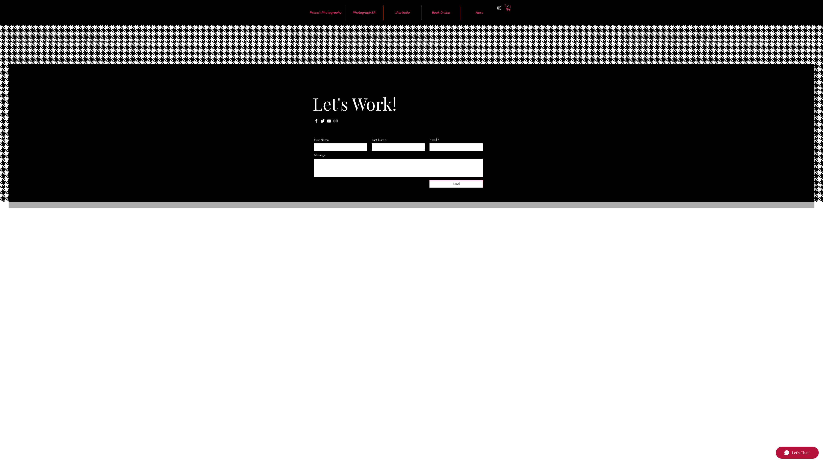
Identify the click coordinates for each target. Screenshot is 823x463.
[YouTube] (329, 121)
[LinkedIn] (462, 124)
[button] (508, 8)
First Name (321, 139)
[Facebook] (316, 121)
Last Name (379, 139)
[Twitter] (322, 121)
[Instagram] (499, 8)
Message (320, 154)
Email (433, 139)
